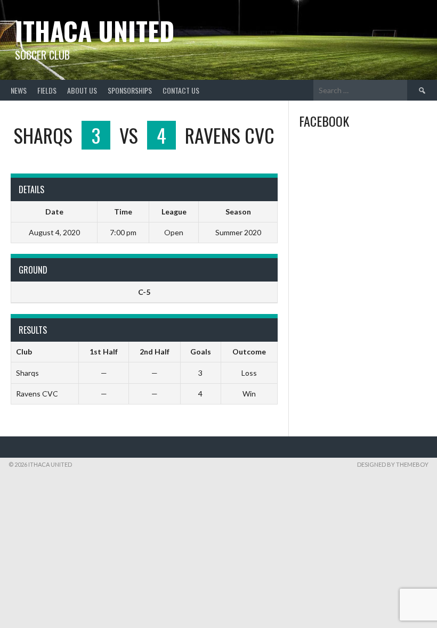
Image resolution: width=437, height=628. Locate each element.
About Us (82, 90)
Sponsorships (130, 90)
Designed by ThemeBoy (392, 464)
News (19, 90)
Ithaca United (94, 30)
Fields (46, 90)
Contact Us (181, 90)
